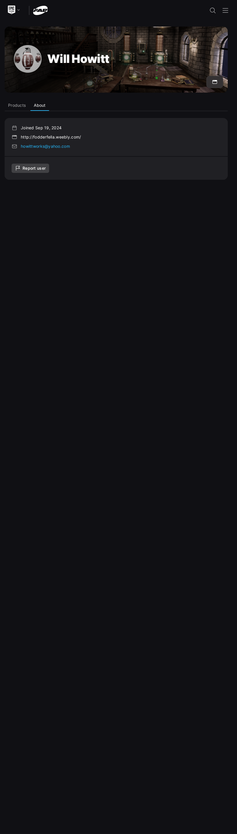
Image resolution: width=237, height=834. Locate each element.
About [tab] (39, 105)
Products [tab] (17, 105)
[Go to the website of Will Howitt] (214, 81)
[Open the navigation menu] (225, 10)
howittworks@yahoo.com (45, 146)
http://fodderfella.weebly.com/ (51, 136)
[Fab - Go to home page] (40, 10)
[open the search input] (212, 10)
